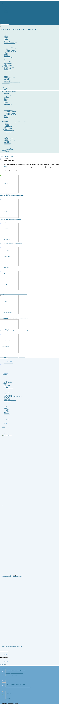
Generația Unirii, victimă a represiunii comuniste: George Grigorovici (16, 670)
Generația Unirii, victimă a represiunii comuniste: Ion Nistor (14, 673)
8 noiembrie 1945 (8, 693)
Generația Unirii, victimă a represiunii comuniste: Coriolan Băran (15, 675)
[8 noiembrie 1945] (4, 693)
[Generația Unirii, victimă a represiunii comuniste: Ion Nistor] (9, 217)
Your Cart (5, 23)
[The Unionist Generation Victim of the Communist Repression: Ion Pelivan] (9, 313)
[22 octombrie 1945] (4, 698)
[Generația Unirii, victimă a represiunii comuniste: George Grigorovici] (9, 193)
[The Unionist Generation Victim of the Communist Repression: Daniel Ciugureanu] (9, 289)
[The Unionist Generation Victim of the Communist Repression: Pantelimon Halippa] (9, 328)
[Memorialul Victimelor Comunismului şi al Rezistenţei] (29, 29)
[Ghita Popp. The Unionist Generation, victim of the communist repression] (9, 265)
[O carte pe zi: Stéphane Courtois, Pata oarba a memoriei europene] (4, 684)
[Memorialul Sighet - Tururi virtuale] (7, 370)
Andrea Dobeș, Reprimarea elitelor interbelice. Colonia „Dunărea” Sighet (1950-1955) (18, 687)
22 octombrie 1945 (8, 698)
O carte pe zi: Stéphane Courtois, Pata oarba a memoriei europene (15, 684)
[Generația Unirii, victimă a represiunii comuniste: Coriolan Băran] (9, 241)
